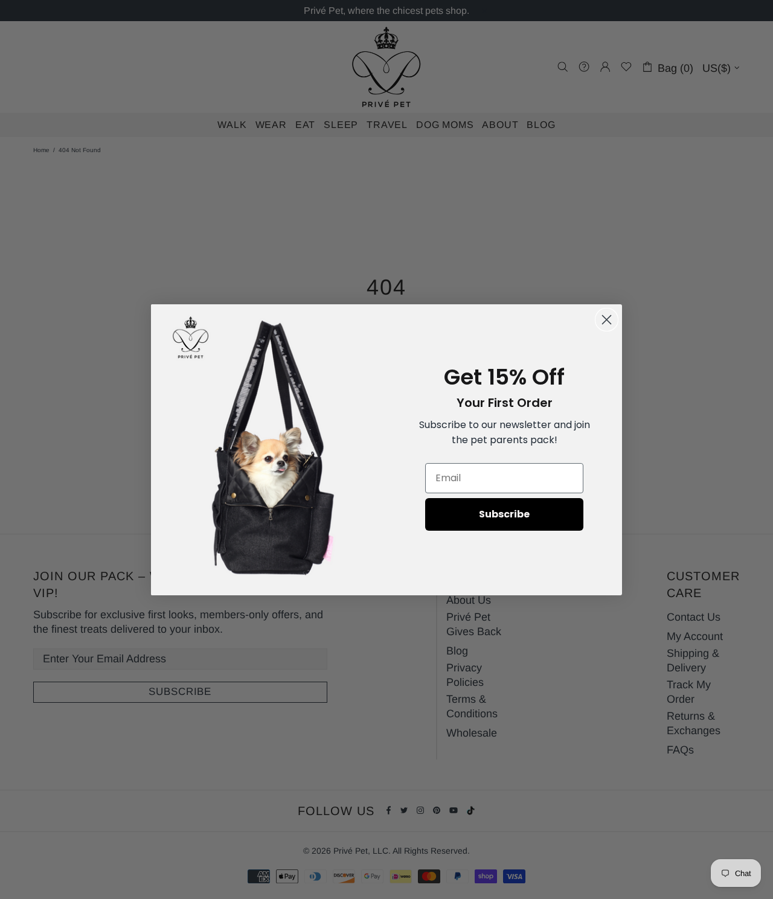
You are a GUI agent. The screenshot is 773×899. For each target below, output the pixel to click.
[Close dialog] (606, 319)
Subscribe (504, 514)
